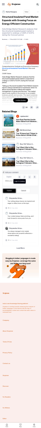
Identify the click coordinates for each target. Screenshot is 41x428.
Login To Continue (19, 181)
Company (6, 320)
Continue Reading (21, 100)
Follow (26, 12)
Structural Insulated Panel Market (15, 68)
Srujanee (6, 293)
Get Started (20, 267)
